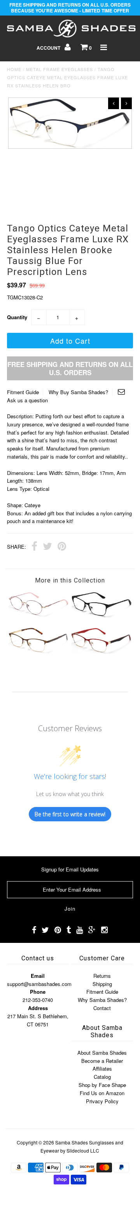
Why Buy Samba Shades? (78, 392)
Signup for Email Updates (70, 869)
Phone (38, 991)
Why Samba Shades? (102, 999)
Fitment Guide (23, 392)
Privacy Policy (102, 1101)
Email (38, 975)
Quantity (17, 317)
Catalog (102, 1076)
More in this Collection (70, 580)
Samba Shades (71, 1142)
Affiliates (102, 1068)
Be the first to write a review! (70, 814)
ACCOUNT (49, 47)
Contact (102, 1008)
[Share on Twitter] (47, 547)
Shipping (102, 984)
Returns (102, 975)
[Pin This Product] (62, 547)
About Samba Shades (102, 1052)
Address (38, 1008)
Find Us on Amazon (102, 1093)
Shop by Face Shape (102, 1085)
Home (14, 69)
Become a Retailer (102, 1060)
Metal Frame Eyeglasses (59, 69)
